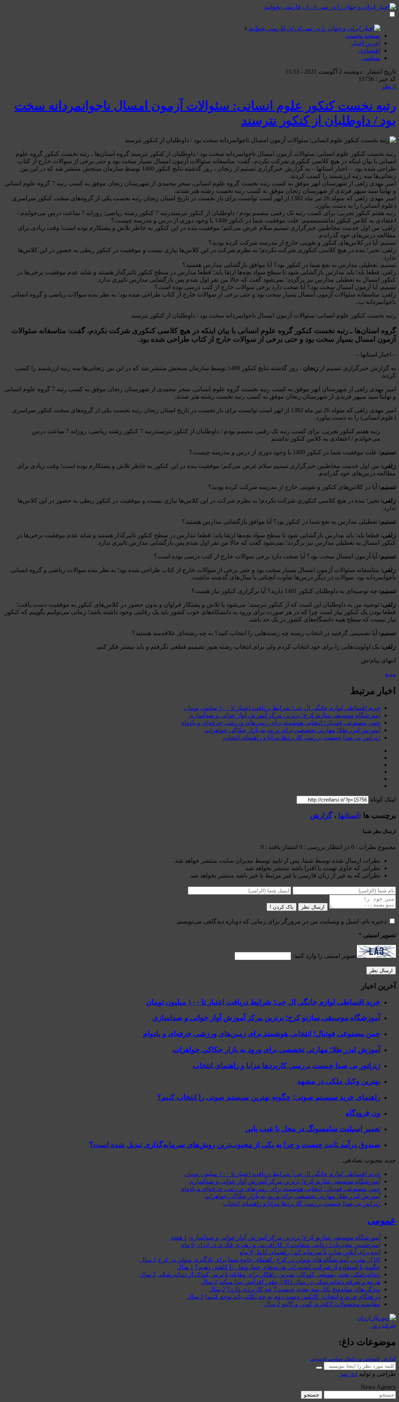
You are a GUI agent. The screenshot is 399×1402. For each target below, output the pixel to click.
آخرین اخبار (365, 43)
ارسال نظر (313, 907)
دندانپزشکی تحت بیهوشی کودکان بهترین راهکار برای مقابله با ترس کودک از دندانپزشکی (268, 1274)
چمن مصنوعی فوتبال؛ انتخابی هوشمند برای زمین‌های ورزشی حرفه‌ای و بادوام (280, 722)
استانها (348, 815)
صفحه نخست (363, 35)
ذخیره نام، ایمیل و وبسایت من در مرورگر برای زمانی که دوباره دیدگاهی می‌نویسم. (281, 921)
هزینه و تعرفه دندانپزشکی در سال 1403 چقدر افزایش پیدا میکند (299, 1281)
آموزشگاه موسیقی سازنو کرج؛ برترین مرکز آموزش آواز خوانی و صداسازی (284, 715)
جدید (390, 1160)
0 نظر (388, 86)
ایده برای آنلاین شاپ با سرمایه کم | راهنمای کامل (317, 1252)
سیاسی (370, 58)
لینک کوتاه (383, 799)
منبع (390, 674)
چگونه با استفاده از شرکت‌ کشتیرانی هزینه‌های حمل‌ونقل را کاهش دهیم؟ (287, 1267)
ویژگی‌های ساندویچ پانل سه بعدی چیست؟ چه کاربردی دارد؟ (303, 1289)
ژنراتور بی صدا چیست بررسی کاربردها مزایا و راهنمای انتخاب (301, 737)
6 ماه (187, 1244)
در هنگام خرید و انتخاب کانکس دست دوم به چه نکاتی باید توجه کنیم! (292, 1296)
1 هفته (179, 1237)
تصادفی (353, 1160)
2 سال (147, 1274)
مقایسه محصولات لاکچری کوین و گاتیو (331, 1304)
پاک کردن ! (281, 907)
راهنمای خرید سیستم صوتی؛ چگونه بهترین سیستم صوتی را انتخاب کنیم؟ (268, 1097)
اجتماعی (318, 1358)
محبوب (373, 1160)
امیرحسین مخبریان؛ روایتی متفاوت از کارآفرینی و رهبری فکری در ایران (288, 1244)
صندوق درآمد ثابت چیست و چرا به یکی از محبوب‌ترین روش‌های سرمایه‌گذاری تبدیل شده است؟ (234, 1145)
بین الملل (353, 1358)
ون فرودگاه (363, 1113)
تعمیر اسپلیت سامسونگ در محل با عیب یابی (312, 1129)
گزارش (321, 815)
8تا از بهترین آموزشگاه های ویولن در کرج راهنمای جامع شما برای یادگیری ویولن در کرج (269, 1259)
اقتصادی (369, 50)
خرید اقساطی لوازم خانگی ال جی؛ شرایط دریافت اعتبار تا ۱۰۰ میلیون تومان (282, 708)
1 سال (148, 1259)
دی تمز (348, 1373)
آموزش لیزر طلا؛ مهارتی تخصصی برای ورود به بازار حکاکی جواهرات (292, 730)
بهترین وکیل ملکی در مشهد (338, 1081)
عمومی (381, 1220)
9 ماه (246, 1252)
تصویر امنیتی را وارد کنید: (325, 955)
